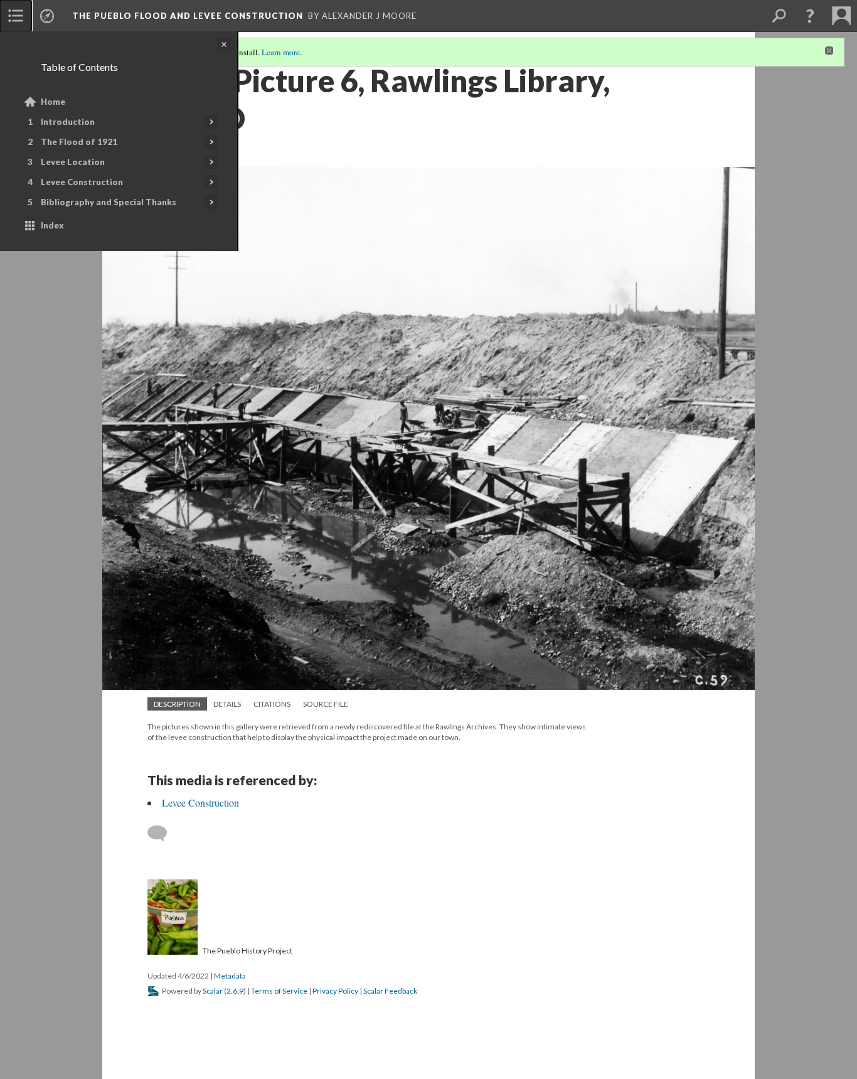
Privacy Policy (335, 991)
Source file (325, 704)
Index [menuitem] (52, 225)
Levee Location (73, 162)
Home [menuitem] (53, 102)
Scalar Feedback (390, 991)
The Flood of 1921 (79, 142)
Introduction (68, 122)
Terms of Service (279, 991)
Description (177, 704)
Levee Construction (82, 182)
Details (227, 704)
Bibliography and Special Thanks (108, 202)
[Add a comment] (162, 833)
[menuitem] (15, 15)
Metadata (230, 975)
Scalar (213, 991)
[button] (810, 15)
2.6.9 (234, 991)
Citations (271, 704)
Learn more (281, 52)
